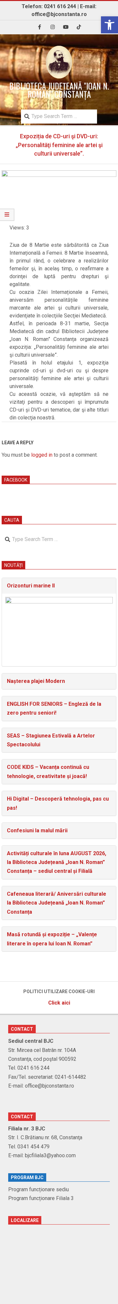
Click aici (59, 1003)
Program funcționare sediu (38, 1189)
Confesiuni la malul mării (37, 830)
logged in (41, 455)
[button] (109, 24)
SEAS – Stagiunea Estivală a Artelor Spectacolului (51, 740)
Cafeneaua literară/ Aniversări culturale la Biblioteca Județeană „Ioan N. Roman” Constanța (56, 903)
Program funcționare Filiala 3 (41, 1198)
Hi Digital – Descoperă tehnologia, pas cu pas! (58, 803)
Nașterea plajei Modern (36, 681)
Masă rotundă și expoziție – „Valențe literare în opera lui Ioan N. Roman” (52, 938)
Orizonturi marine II (31, 586)
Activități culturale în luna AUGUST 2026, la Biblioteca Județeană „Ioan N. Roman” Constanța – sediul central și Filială (56, 862)
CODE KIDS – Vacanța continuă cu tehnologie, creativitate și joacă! (48, 771)
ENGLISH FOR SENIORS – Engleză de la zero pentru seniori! (54, 708)
